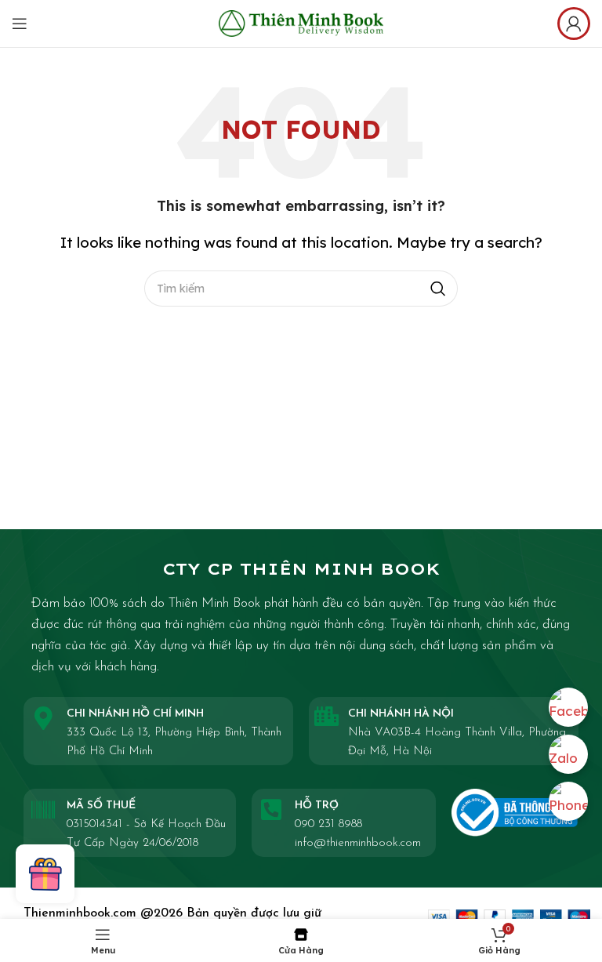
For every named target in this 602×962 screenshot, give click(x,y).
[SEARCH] (438, 288)
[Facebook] (568, 707)
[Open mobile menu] (19, 23)
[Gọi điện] (568, 801)
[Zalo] (568, 754)
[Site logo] (301, 21)
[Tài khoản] (573, 23)
